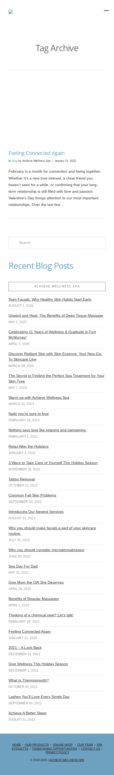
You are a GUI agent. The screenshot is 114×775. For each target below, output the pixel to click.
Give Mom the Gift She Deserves (36, 582)
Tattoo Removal (21, 479)
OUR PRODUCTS (37, 744)
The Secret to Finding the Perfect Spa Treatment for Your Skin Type (56, 378)
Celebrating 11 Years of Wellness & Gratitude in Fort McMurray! (52, 334)
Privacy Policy (57, 752)
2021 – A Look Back (25, 647)
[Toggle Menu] (92, 22)
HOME (16, 744)
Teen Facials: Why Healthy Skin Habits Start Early (49, 299)
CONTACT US (90, 748)
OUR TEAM (85, 744)
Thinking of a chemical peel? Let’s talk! (40, 615)
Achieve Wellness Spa (66, 760)
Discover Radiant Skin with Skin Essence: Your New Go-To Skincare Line (55, 356)
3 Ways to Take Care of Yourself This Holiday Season (53, 463)
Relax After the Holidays (28, 446)
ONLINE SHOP (63, 744)
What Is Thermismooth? (28, 680)
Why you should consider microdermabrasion (46, 550)
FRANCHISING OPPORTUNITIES (54, 748)
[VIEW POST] (57, 110)
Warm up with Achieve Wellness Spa (38, 397)
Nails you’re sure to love (28, 414)
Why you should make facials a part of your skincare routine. (52, 531)
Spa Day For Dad (23, 566)
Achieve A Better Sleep (27, 713)
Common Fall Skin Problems (32, 495)
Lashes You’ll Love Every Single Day (38, 696)
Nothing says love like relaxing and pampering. (47, 430)
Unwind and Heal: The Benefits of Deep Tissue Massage (55, 315)
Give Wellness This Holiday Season (38, 664)
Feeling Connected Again (36, 153)
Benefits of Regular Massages (33, 599)
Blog (14, 161)
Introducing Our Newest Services (36, 511)
